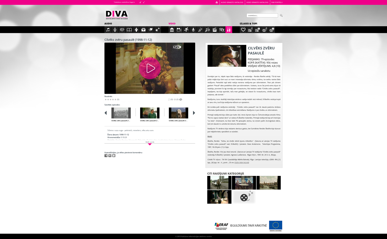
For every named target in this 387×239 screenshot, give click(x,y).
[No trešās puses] (244, 183)
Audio (108, 23)
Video (172, 23)
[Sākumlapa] (216, 2)
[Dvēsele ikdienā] (219, 197)
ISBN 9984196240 (241, 162)
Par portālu (277, 2)
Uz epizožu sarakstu (259, 70)
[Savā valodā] (244, 197)
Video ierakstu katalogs (257, 2)
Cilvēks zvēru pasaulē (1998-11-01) (124, 121)
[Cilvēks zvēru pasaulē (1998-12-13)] (178, 113)
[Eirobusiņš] (219, 183)
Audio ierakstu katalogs (232, 2)
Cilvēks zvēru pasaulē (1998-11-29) (152, 121)
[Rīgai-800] (269, 183)
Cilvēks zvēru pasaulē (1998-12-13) (181, 121)
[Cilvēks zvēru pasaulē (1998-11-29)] (149, 113)
